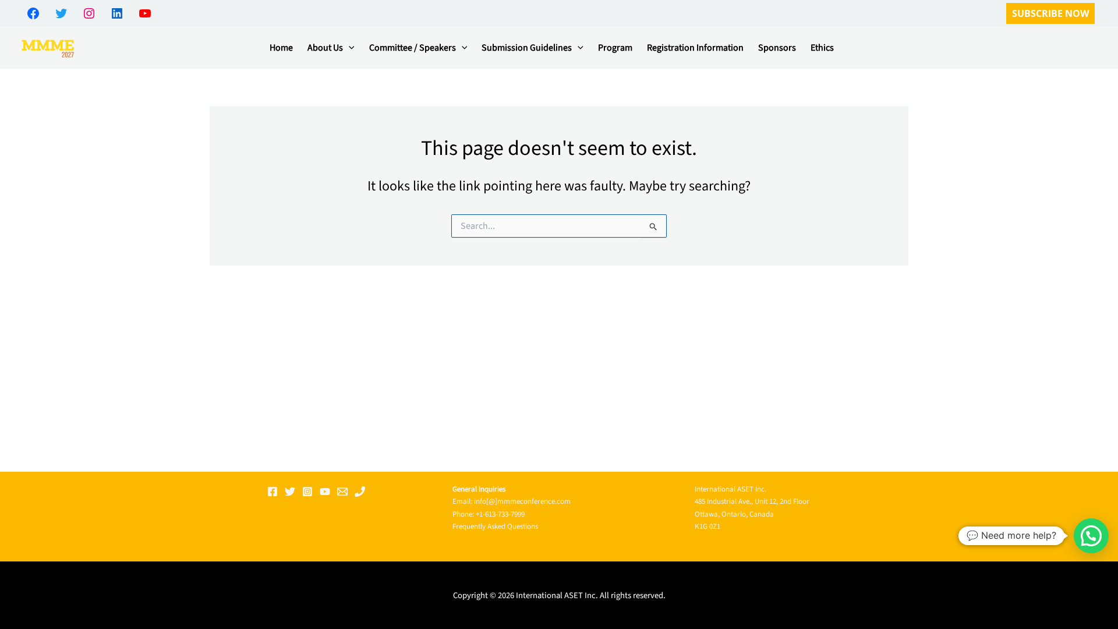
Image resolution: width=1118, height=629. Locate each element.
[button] (1050, 13)
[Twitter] (290, 491)
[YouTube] (325, 491)
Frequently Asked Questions (495, 526)
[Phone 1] (360, 491)
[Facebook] (272, 491)
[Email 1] (342, 491)
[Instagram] (307, 491)
